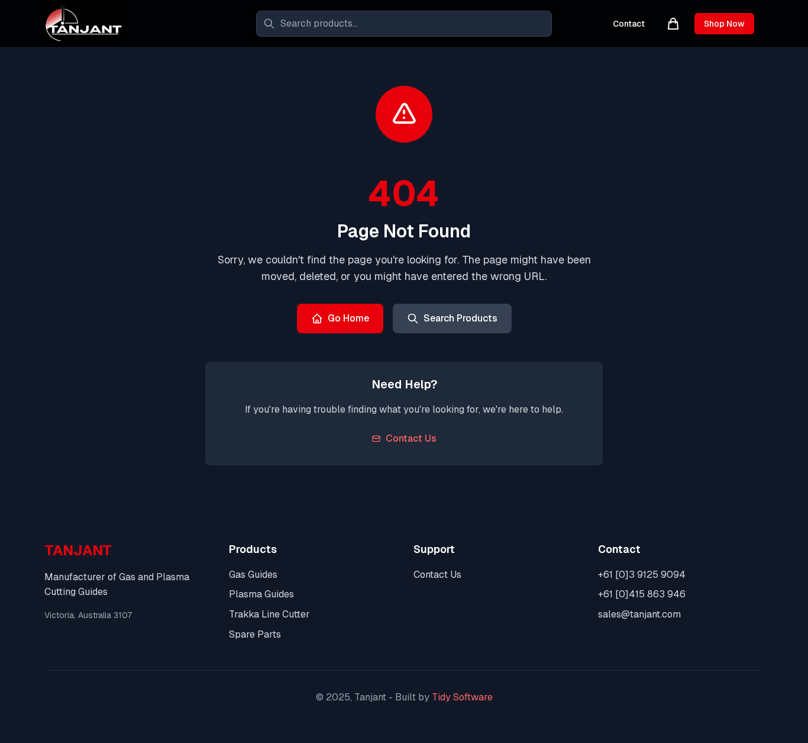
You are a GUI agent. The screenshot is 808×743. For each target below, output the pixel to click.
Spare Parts (255, 634)
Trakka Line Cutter (269, 614)
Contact (629, 23)
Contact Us (411, 438)
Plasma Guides (261, 594)
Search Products (460, 318)
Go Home (348, 318)
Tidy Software (462, 697)
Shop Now (724, 23)
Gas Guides (253, 574)
